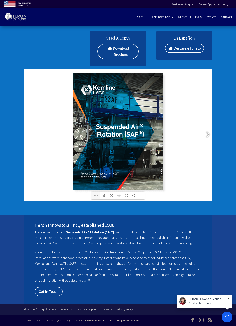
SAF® (140, 17)
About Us (184, 17)
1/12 (96, 195)
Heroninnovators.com (98, 320)
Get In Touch (48, 291)
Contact (226, 17)
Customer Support (183, 4)
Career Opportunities (212, 4)
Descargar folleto (187, 48)
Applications (161, 17)
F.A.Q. (199, 17)
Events (212, 17)
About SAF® (30, 309)
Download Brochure (121, 51)
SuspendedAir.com (128, 320)
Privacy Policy (125, 309)
